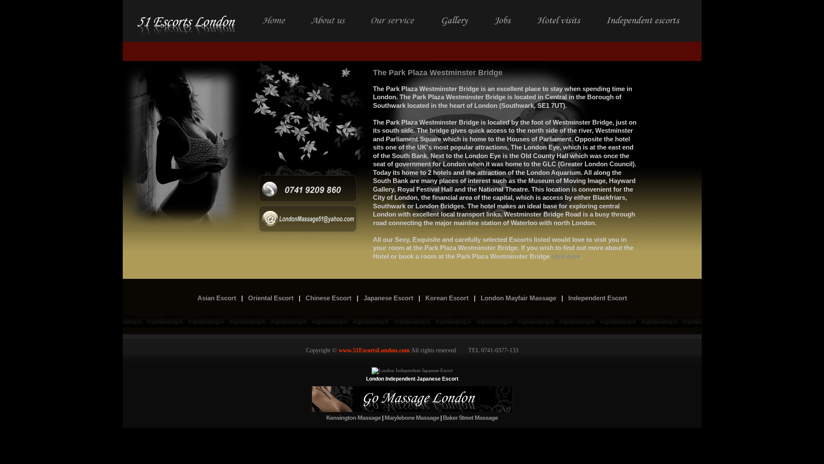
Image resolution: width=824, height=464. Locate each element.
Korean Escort (447, 298)
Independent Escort (597, 298)
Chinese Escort (328, 298)
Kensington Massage (353, 417)
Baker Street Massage (470, 417)
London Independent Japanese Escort (412, 379)
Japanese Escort (388, 298)
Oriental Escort (271, 298)
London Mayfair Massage (518, 298)
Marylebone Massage (412, 417)
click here (565, 256)
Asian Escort (216, 298)
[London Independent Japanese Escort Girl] (412, 370)
